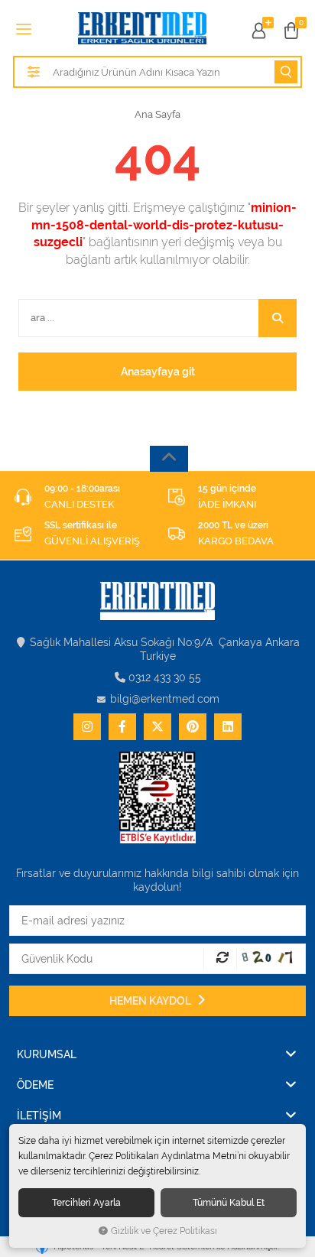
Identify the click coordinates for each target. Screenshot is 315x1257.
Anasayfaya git (158, 371)
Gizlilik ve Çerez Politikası (164, 1231)
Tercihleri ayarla (86, 1202)
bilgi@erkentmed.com (164, 699)
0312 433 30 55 (164, 677)
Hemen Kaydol (151, 1001)
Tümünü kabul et (229, 1202)
